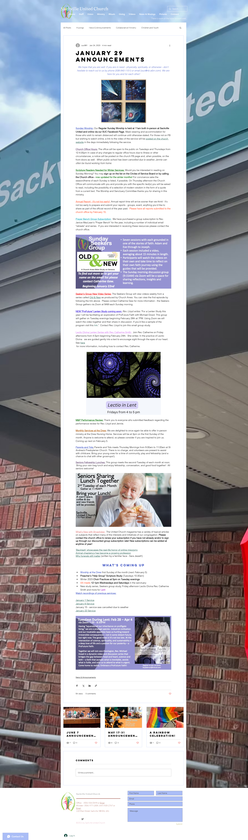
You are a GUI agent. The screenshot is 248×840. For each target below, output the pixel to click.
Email (102, 803)
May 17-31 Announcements (122, 734)
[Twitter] (82, 819)
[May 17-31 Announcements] (123, 717)
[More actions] (169, 45)
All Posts (67, 27)
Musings (80, 27)
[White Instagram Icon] (87, 819)
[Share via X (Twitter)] (83, 685)
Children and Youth (150, 27)
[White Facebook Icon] (78, 819)
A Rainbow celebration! (163, 734)
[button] (180, 28)
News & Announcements (100, 27)
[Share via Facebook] (77, 685)
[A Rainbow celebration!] (165, 717)
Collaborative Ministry (126, 27)
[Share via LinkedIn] (89, 685)
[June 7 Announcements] (81, 717)
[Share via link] (96, 685)
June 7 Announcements (81, 734)
